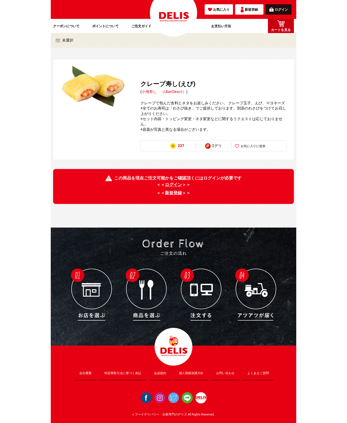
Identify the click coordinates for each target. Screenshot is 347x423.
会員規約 (160, 373)
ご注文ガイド (141, 26)
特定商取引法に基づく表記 (122, 373)
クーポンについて (66, 26)
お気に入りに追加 (253, 146)
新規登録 (251, 9)
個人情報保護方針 (191, 373)
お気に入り (221, 9)
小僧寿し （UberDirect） (164, 91)
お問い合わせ (225, 373)
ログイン (281, 9)
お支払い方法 (221, 26)
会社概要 (85, 373)
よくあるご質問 (258, 373)
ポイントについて (105, 26)
